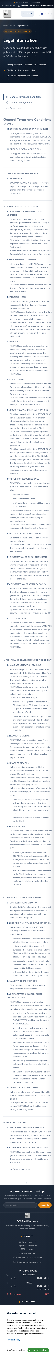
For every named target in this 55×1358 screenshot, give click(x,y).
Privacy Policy (13, 1339)
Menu (29, 13)
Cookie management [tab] (21, 102)
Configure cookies (16, 1350)
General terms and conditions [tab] (25, 96)
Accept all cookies (38, 1350)
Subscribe (44, 1205)
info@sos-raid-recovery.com (43, 6)
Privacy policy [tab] (17, 108)
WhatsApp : (28, 1257)
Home (5, 25)
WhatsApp (24, 6)
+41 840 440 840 (10, 6)
